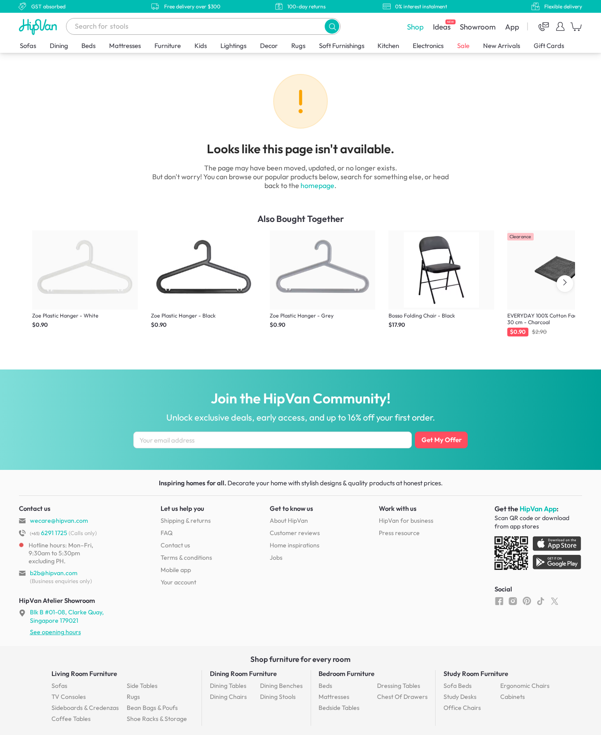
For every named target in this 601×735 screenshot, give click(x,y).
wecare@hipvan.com (59, 520)
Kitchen (388, 45)
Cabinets (512, 697)
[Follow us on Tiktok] (540, 601)
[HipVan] (39, 27)
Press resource (399, 533)
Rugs (298, 45)
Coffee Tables (71, 719)
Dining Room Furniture (243, 673)
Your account (178, 582)
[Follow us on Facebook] (499, 601)
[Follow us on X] (554, 601)
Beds (88, 45)
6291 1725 (48, 533)
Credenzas (85, 708)
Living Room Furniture (84, 673)
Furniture (167, 45)
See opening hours (55, 632)
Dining (59, 45)
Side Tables (142, 686)
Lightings (233, 45)
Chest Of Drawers (402, 697)
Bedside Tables (339, 708)
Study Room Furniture (475, 673)
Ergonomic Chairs (525, 686)
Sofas (28, 45)
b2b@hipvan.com (53, 573)
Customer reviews (295, 533)
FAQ (166, 533)
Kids (200, 45)
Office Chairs (462, 708)
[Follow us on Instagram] (512, 601)
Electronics (428, 45)
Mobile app (176, 570)
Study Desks (459, 697)
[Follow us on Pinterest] (526, 601)
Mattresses (125, 45)
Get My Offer (441, 440)
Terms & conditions (186, 557)
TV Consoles (68, 697)
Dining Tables (228, 686)
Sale (463, 45)
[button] (332, 26)
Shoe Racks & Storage (157, 719)
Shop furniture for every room (300, 659)
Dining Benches (281, 686)
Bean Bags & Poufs (152, 708)
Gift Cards (549, 45)
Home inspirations (294, 545)
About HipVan (289, 520)
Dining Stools (278, 697)
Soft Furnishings (341, 45)
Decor (269, 45)
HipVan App (538, 508)
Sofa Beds (457, 686)
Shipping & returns (186, 520)
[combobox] (203, 26)
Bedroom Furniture (346, 673)
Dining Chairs (228, 697)
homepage (317, 185)
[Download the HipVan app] (539, 554)
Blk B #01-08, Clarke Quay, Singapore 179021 (67, 616)
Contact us (175, 545)
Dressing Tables (398, 686)
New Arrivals (501, 45)
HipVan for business (406, 520)
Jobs (276, 557)
